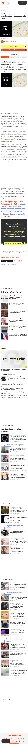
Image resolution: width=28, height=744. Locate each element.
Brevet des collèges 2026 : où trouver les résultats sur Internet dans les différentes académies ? (18, 654)
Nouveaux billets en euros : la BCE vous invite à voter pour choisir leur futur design (14, 396)
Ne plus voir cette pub (7, 288)
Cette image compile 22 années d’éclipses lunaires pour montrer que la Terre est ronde (18, 438)
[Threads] (23, 738)
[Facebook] (14, 738)
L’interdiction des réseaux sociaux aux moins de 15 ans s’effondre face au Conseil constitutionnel (18, 476)
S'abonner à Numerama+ (13, 243)
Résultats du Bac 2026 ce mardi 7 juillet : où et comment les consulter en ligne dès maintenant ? (18, 646)
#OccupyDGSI (15, 131)
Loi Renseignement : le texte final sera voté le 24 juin (16, 304)
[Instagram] (12, 738)
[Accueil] (3, 3)
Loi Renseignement (13, 264)
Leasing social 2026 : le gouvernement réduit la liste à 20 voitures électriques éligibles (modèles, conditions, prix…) (18, 623)
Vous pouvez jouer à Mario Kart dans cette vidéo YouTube (18, 631)
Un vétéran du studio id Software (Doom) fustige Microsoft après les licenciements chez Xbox (17, 606)
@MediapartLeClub (9, 204)
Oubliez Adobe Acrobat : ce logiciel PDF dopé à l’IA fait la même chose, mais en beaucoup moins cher (18, 467)
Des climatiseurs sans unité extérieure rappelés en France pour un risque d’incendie (18, 615)
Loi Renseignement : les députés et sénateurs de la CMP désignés (18, 334)
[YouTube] (5, 738)
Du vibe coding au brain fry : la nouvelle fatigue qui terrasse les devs (12, 388)
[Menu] (8, 3)
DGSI (3, 264)
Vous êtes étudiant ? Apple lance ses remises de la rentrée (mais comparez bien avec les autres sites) (18, 510)
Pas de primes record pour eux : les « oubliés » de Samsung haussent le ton (17, 663)
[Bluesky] (21, 738)
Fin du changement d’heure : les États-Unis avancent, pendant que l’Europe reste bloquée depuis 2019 (18, 586)
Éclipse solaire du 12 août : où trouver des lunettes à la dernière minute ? (16, 378)
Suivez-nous (5, 57)
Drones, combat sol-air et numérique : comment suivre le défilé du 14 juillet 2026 (18, 597)
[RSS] (19, 738)
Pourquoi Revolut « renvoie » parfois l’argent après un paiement (13, 392)
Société (5, 10)
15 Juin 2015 (5, 216)
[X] (9, 738)
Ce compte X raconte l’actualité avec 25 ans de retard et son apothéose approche (18, 449)
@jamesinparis (7, 201)
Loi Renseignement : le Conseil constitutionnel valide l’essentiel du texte (18, 328)
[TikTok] (7, 738)
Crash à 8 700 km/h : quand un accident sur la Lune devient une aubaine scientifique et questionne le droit (14, 384)
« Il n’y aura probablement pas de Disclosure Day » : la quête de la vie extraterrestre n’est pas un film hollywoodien (18, 672)
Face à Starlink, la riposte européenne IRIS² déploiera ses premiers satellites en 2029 (18, 541)
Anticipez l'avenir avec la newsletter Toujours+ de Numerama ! (15, 297)
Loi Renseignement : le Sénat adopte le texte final (17, 311)
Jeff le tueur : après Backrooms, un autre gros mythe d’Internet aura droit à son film (18, 519)
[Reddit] (16, 738)
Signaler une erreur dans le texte (10, 257)
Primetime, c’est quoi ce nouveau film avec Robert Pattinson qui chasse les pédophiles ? (17, 550)
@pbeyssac (18, 201)
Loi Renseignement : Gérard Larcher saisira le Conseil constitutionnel (16, 320)
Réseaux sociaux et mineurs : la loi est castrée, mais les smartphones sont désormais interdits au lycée (18, 458)
